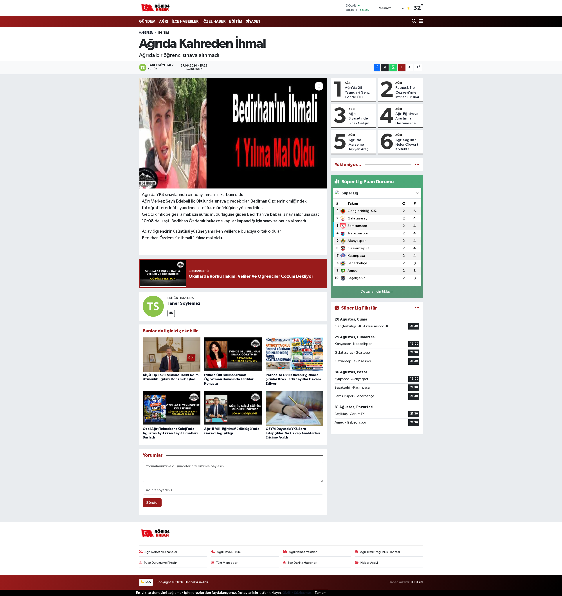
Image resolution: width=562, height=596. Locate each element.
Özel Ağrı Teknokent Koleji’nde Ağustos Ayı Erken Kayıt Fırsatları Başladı (170, 433)
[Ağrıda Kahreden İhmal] (233, 133)
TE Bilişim (416, 582)
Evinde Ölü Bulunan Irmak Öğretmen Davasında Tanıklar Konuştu (229, 379)
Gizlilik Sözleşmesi (297, 593)
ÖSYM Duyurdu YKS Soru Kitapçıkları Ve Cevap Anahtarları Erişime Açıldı (293, 433)
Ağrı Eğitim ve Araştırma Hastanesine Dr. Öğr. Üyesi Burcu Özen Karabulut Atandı (408, 119)
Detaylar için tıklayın (377, 291)
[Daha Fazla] (401, 67)
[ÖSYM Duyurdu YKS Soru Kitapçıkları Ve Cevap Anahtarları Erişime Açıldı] (294, 408)
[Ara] (414, 21)
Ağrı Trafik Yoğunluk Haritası (380, 552)
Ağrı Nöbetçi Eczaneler (160, 552)
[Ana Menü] (420, 21)
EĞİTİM (235, 21)
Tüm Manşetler (227, 562)
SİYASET (253, 21)
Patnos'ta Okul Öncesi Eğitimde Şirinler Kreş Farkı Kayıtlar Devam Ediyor (293, 379)
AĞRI (163, 21)
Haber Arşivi (369, 562)
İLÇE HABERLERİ (186, 21)
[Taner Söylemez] (153, 306)
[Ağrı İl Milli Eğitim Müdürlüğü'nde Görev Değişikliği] (233, 408)
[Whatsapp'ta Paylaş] (393, 67)
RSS (148, 582)
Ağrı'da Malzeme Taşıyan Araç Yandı (358, 145)
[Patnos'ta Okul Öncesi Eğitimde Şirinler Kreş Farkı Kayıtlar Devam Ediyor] (294, 355)
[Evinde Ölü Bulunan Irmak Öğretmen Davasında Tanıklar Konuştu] (233, 355)
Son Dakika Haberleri (302, 562)
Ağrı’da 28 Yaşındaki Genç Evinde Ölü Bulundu (357, 93)
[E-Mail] (171, 313)
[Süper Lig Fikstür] (417, 308)
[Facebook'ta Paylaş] (377, 67)
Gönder (152, 503)
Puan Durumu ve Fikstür (160, 562)
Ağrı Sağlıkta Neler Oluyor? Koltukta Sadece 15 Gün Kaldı (407, 145)
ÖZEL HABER (214, 21)
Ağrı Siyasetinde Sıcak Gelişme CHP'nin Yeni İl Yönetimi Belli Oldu (360, 119)
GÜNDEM (147, 21)
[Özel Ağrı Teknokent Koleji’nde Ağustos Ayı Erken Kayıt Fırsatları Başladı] (171, 408)
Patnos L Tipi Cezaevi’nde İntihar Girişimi (407, 92)
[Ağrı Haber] (155, 8)
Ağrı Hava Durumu (229, 552)
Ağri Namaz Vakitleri (303, 552)
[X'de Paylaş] (385, 67)
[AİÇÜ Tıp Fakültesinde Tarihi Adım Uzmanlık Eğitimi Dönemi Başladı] (171, 355)
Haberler (146, 32)
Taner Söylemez (184, 303)
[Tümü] (417, 165)
